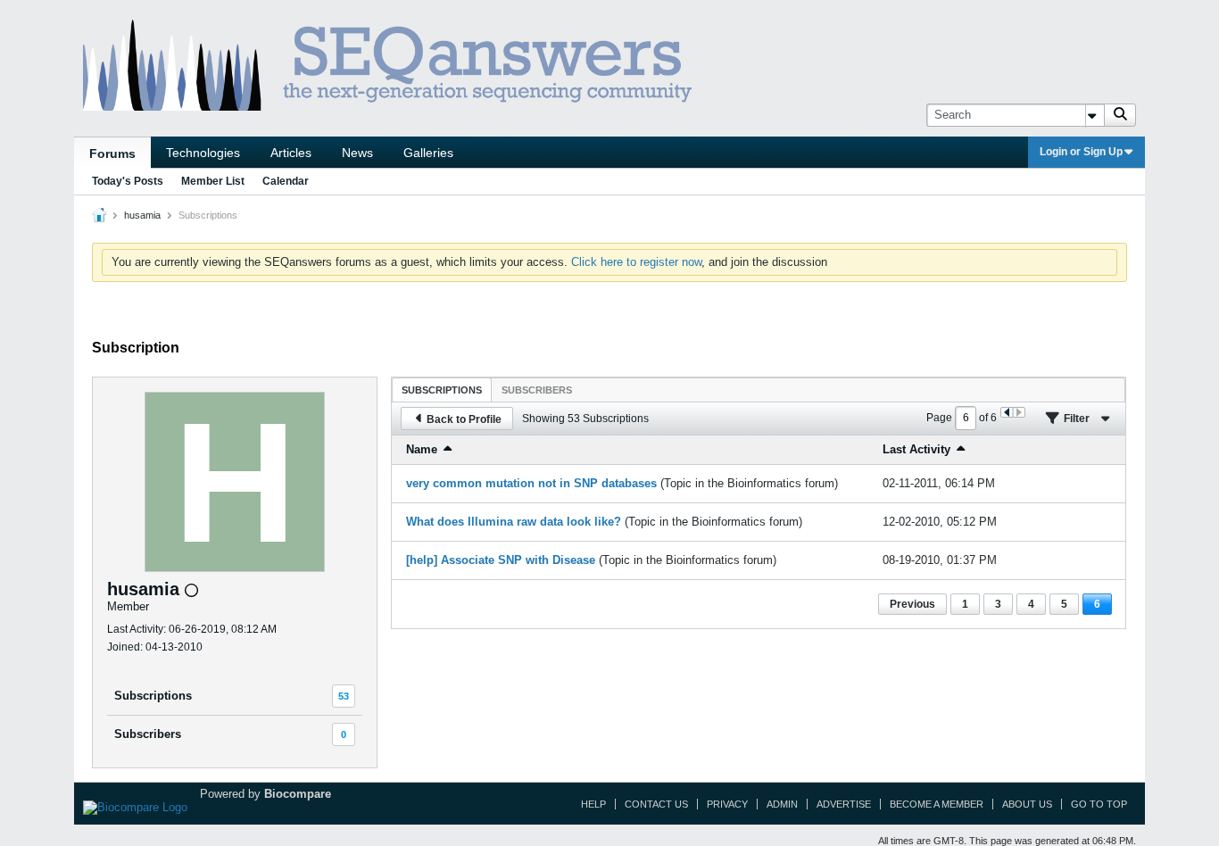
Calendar (285, 181)
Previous (912, 604)
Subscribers (147, 734)
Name (421, 449)
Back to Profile (464, 419)
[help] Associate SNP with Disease (500, 560)
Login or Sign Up (1081, 151)
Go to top (1099, 804)
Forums (112, 153)
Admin (782, 804)
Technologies (203, 152)
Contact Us (656, 804)
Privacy (727, 804)
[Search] (1120, 115)
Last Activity (916, 449)
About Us (1027, 804)
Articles (290, 152)
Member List (213, 181)
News (357, 152)
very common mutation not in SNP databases (531, 483)
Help (593, 804)
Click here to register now (636, 262)
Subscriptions (153, 695)
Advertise (844, 804)
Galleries (428, 152)
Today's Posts (127, 181)
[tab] (442, 389)
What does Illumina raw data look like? (513, 521)
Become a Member (936, 804)
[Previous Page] (1007, 412)
